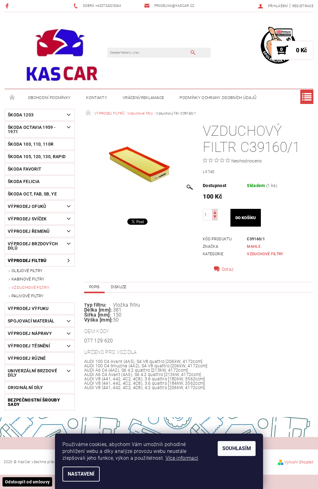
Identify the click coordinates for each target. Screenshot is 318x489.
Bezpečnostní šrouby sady (34, 402)
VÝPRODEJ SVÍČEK (27, 218)
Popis (94, 287)
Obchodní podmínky (49, 97)
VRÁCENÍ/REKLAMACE (143, 97)
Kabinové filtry (28, 279)
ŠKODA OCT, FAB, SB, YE (32, 193)
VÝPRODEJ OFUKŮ (27, 206)
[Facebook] (8, 5)
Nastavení (81, 474)
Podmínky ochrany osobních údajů (218, 97)
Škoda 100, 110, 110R (30, 144)
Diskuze (118, 287)
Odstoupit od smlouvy (27, 481)
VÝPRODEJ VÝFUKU (28, 308)
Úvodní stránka (12, 98)
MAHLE (254, 246)
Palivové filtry (27, 296)
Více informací (182, 458)
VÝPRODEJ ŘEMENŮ (29, 231)
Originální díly (25, 387)
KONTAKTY (96, 97)
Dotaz (228, 269)
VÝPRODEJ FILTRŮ (27, 260)
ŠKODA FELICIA (23, 181)
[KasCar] (62, 55)
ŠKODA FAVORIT (24, 169)
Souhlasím (236, 448)
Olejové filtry (27, 270)
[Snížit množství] (215, 217)
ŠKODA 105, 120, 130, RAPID (37, 156)
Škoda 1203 (21, 114)
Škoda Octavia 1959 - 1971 (32, 129)
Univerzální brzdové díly (32, 373)
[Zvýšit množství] (215, 212)
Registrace (302, 6)
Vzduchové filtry (30, 287)
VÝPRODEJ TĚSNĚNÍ (29, 345)
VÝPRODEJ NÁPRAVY (30, 333)
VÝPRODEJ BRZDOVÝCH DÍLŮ (33, 246)
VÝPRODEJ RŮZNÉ (27, 358)
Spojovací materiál (31, 320)
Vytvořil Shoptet (298, 462)
